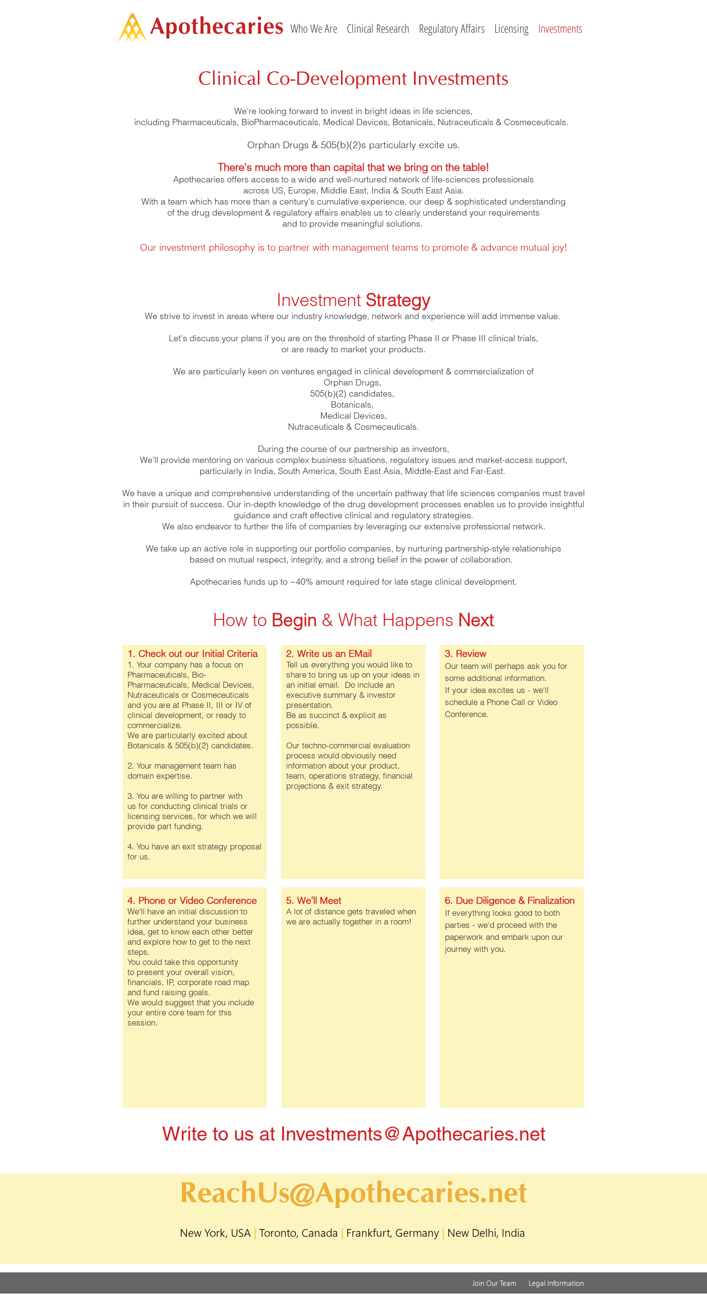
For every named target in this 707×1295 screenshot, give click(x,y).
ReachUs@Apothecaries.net (353, 1192)
